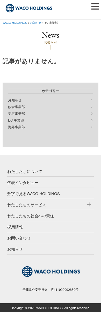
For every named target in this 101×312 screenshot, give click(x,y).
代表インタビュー (22, 182)
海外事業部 (16, 127)
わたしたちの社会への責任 (30, 215)
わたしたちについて (24, 171)
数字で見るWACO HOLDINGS (33, 193)
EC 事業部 (16, 120)
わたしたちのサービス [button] (26, 204)
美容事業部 (16, 113)
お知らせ (14, 100)
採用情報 (15, 226)
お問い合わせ (19, 238)
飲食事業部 (16, 107)
